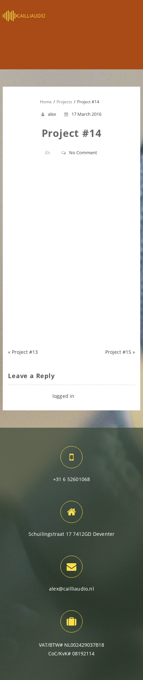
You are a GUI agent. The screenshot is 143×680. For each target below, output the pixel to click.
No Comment (83, 152)
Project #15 (118, 352)
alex (52, 114)
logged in (63, 396)
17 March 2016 (86, 114)
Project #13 (25, 352)
